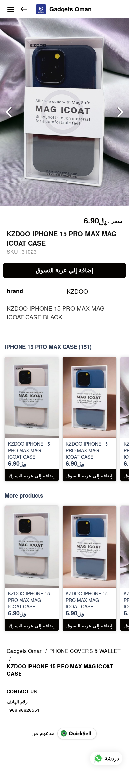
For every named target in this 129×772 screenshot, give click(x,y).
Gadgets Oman (70, 9)
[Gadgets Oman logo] (41, 9)
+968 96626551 (23, 710)
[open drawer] (11, 9)
